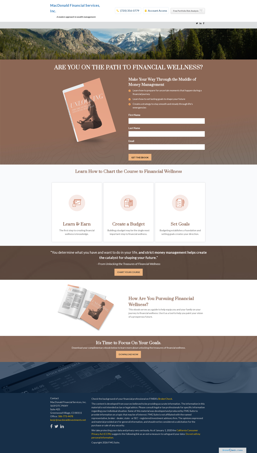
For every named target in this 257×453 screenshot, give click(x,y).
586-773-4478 (65, 416)
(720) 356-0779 (129, 10)
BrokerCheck (165, 398)
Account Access (157, 10)
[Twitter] (197, 23)
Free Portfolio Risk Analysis (186, 10)
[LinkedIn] (200, 23)
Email (131, 141)
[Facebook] (204, 23)
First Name (134, 114)
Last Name (134, 128)
